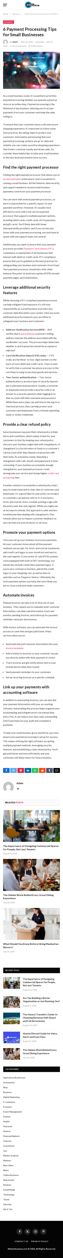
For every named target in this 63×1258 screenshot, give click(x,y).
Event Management (12, 1111)
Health (6, 1121)
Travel (6, 1199)
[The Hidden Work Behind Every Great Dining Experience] (31, 875)
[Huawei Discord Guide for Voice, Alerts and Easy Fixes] (11, 1037)
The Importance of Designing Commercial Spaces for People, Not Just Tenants (39, 982)
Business (8, 22)
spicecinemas (27, 333)
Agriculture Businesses (14, 1077)
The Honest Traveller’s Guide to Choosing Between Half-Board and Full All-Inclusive (40, 1017)
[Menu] (5, 5)
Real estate (8, 1180)
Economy (7, 1107)
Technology (9, 1194)
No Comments (19, 46)
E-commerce (9, 1102)
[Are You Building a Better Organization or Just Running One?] (11, 1002)
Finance (7, 1131)
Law (5, 1150)
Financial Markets (11, 1136)
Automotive (9, 1082)
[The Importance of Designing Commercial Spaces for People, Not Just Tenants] (31, 826)
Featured (7, 1126)
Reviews (7, 1185)
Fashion (7, 1116)
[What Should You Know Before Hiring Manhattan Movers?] (31, 924)
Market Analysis (11, 1155)
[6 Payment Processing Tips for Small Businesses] (31, 70)
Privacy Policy (39, 1241)
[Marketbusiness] (32, 5)
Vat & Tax (7, 1209)
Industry (7, 1141)
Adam (15, 42)
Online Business (11, 1175)
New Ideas (8, 1165)
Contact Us (21, 1241)
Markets (7, 1160)
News (6, 1170)
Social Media (9, 1189)
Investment (9, 1146)
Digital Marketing (11, 1097)
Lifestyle (7, 1204)
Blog (5, 1087)
